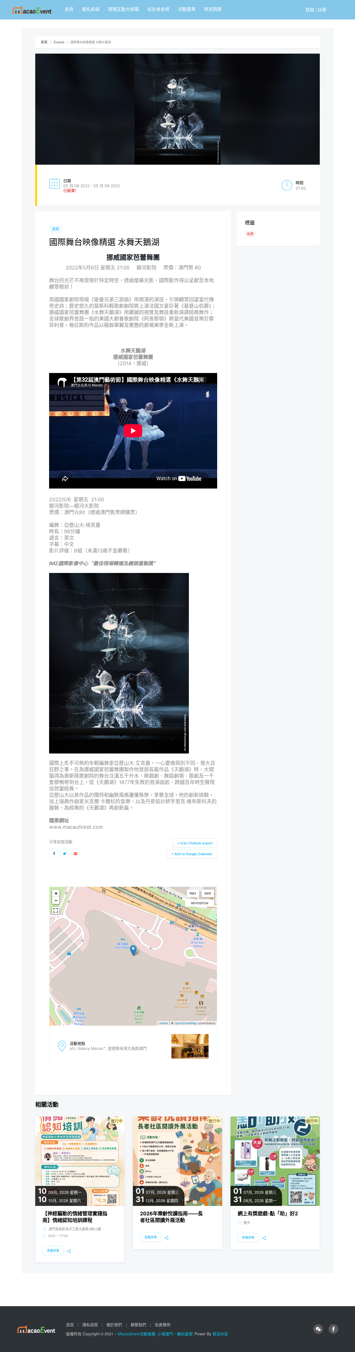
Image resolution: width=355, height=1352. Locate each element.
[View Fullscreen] (55, 910)
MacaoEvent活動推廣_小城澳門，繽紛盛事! (156, 1333)
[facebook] (333, 1329)
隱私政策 (90, 1324)
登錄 (309, 9)
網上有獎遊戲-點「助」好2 (268, 1213)
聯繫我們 (138, 1324)
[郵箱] (75, 853)
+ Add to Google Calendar (191, 854)
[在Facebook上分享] (54, 853)
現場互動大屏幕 (123, 9)
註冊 (322, 9)
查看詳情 (53, 1251)
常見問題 (213, 9)
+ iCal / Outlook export (194, 843)
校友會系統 (158, 9)
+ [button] (56, 893)
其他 (55, 229)
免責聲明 (162, 1324)
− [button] (56, 900)
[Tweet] (64, 853)
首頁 (69, 9)
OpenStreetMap (185, 1023)
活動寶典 (187, 9)
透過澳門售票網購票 (112, 512)
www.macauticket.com (76, 827)
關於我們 (114, 1324)
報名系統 (91, 9)
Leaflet (163, 1023)
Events (59, 42)
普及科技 (220, 1333)
